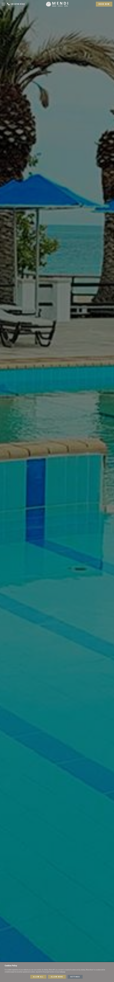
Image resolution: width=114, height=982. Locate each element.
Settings (75, 977)
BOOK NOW (104, 4)
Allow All (38, 977)
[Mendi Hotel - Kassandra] (57, 4)
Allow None (57, 977)
